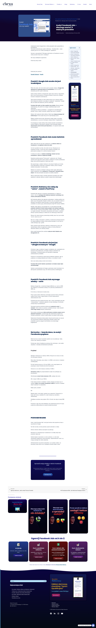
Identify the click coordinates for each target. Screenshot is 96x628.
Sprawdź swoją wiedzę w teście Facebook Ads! (75, 75)
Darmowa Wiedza (49, 4)
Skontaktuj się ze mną (16, 597)
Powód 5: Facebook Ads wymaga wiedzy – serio (75, 66)
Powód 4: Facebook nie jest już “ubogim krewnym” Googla (75, 62)
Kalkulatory (72, 4)
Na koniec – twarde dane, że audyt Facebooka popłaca (75, 69)
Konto (90, 4)
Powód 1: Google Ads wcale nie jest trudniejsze (75, 52)
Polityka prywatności (55, 605)
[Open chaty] (93, 625)
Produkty (59, 4)
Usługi (65, 4)
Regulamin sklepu (55, 604)
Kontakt (85, 4)
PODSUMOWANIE (73, 72)
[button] (79, 47)
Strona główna (58, 19)
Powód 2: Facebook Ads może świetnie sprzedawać (75, 55)
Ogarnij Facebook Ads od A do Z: (75, 77)
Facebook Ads (74, 19)
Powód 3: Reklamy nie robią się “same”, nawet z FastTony (75, 58)
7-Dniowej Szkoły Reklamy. (61, 564)
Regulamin (54, 602)
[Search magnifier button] (45, 581)
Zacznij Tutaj (39, 4)
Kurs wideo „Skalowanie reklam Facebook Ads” (21, 594)
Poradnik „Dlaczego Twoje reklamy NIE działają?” (21, 592)
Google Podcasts (35, 74)
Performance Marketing (66, 19)
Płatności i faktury (15, 596)
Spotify (41, 74)
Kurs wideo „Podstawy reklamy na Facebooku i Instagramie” (23, 589)
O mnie (79, 4)
